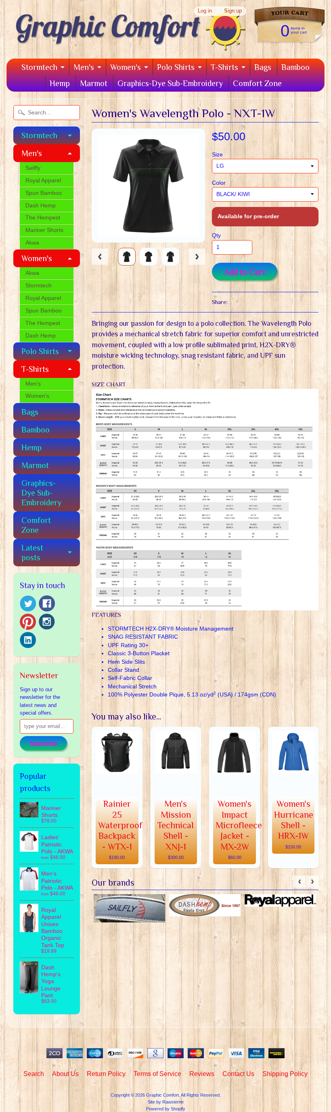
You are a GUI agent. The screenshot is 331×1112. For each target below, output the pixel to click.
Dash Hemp (40, 206)
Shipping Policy (285, 1073)
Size (217, 155)
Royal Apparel (43, 180)
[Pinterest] (28, 622)
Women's (125, 67)
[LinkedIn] (28, 640)
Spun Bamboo (43, 193)
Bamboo (295, 67)
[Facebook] (47, 603)
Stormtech (39, 67)
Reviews (201, 1073)
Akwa (32, 243)
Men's (83, 67)
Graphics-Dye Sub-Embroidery (170, 83)
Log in (205, 11)
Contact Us (238, 1073)
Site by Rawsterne (166, 1101)
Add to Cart (244, 272)
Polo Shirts (176, 67)
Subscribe (43, 743)
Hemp (60, 83)
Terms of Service (157, 1073)
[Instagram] (47, 622)
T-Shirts (224, 67)
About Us (65, 1073)
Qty (216, 235)
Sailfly (32, 168)
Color (219, 183)
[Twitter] (28, 603)
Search (33, 1073)
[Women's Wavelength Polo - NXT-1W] (127, 257)
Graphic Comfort (162, 1095)
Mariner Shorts (44, 230)
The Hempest (42, 218)
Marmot (93, 83)
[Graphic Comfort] (127, 47)
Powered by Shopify (165, 1108)
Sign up (233, 11)
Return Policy (106, 1073)
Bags (262, 67)
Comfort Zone (257, 83)
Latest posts (32, 552)
